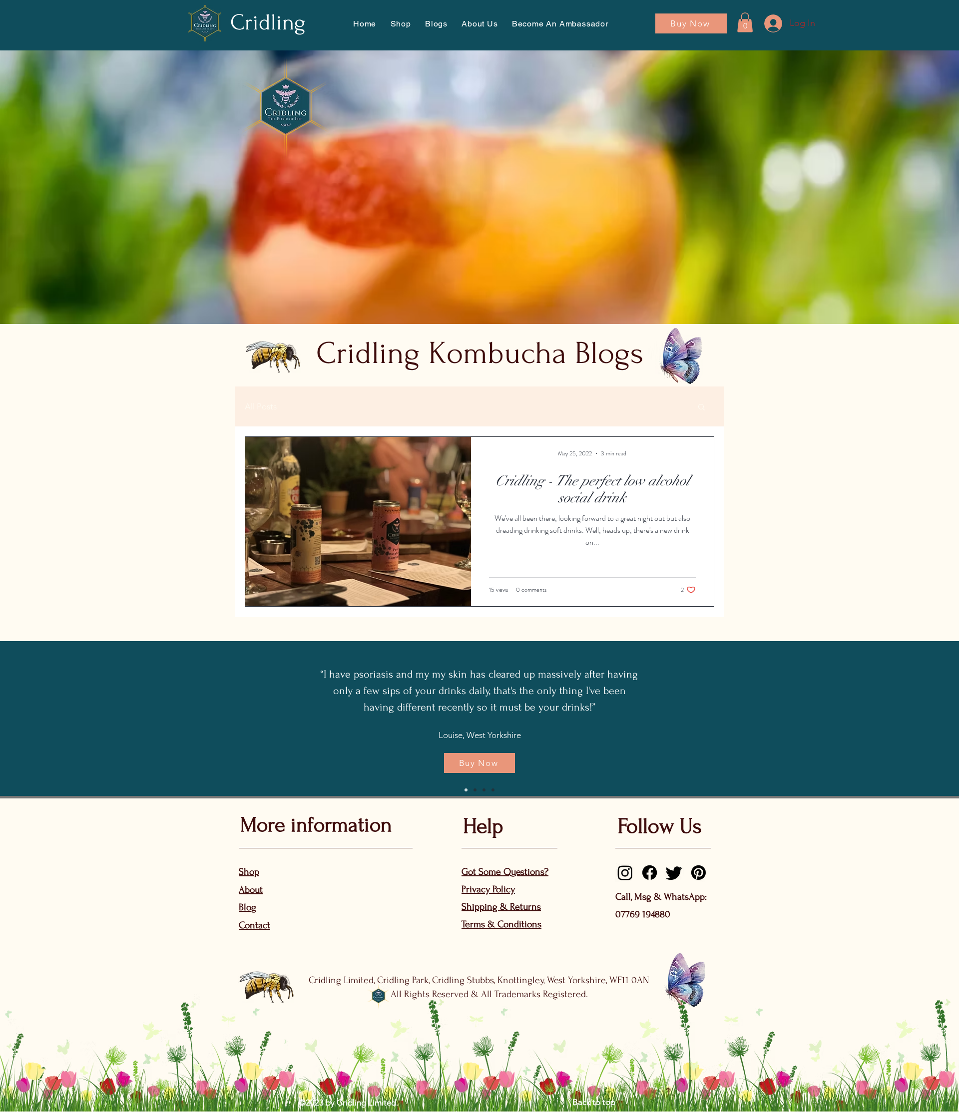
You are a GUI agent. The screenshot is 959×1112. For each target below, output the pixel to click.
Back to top (593, 1102)
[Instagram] (625, 872)
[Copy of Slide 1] (475, 789)
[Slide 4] (492, 789)
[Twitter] (674, 872)
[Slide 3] (483, 789)
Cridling (268, 22)
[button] (480, 23)
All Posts (261, 406)
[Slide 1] (466, 789)
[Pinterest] (698, 872)
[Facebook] (649, 872)
